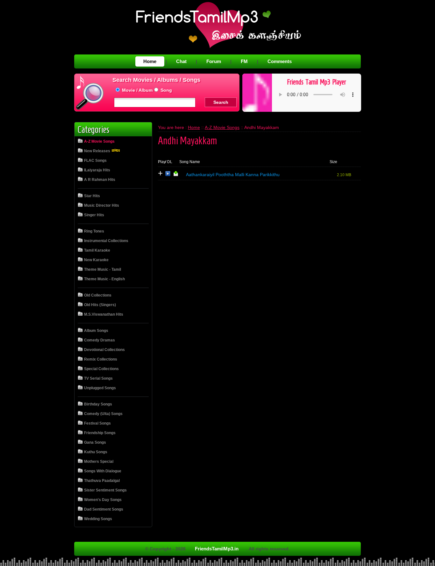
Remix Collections (100, 359)
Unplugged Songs (100, 388)
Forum (213, 61)
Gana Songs (95, 442)
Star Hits (92, 196)
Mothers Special (98, 461)
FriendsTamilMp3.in (217, 548)
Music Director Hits (101, 205)
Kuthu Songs (95, 452)
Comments (279, 61)
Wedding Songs (98, 519)
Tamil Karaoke (97, 250)
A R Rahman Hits (99, 179)
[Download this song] (176, 175)
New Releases (97, 151)
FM (244, 61)
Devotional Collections (104, 349)
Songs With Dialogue (102, 471)
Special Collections (101, 369)
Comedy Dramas (99, 340)
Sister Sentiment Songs (105, 490)
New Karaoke (96, 260)
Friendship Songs (100, 433)
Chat (181, 61)
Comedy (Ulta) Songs (103, 414)
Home (149, 61)
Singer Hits (94, 215)
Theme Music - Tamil (102, 269)
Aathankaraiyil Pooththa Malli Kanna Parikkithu (233, 174)
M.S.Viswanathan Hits (103, 314)
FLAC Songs (95, 160)
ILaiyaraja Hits (97, 170)
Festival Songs (97, 423)
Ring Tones (94, 231)
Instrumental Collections (106, 241)
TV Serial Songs (98, 378)
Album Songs (96, 330)
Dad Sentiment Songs (103, 509)
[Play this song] (167, 175)
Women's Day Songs (103, 500)
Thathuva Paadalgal (102, 480)
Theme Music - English (104, 279)
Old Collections (97, 295)
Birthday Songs (98, 404)
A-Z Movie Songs (99, 141)
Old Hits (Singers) (100, 305)
